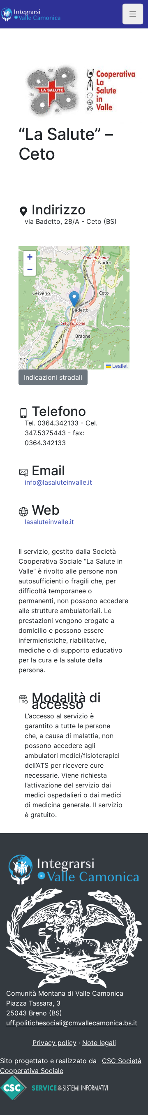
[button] (74, 299)
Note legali (99, 1042)
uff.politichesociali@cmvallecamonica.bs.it (71, 1023)
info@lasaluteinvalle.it (58, 482)
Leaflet (119, 365)
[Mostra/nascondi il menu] (133, 14)
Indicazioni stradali (53, 377)
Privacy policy (54, 1042)
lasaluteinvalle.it (49, 522)
